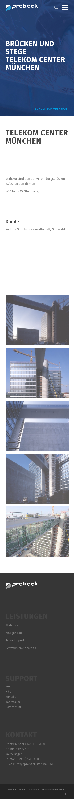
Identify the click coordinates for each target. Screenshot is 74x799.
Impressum (13, 702)
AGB (8, 686)
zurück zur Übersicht (50, 108)
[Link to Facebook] (65, 794)
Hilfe (8, 691)
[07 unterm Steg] (39, 374)
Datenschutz (13, 707)
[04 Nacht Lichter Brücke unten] (39, 268)
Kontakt (11, 696)
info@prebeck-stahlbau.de (34, 764)
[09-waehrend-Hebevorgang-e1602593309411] (39, 480)
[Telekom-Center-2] (39, 532)
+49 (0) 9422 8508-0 (30, 759)
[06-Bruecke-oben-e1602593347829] (39, 321)
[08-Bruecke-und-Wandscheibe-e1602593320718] (39, 427)
